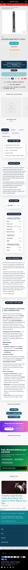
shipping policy (6, 340)
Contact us (19, 428)
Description (13, 129)
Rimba (2, 36)
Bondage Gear (7, 7)
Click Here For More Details (8, 468)
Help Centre (9, 428)
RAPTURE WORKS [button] (4, 542)
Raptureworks (6, 561)
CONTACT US (14, 564)
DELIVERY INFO (5, 562)
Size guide (21, 129)
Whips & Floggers (14, 7)
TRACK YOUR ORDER (6, 564)
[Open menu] (3, 1)
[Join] (25, 521)
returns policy (18, 395)
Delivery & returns (6, 136)
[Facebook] (2, 567)
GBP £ (3, 553)
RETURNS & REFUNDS (15, 562)
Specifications (5, 133)
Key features (5, 129)
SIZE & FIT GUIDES (6, 565)
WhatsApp (14, 64)
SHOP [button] (2, 529)
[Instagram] (13, 567)
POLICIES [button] (3, 537)
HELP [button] (2, 533)
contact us (6, 397)
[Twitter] (4, 567)
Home (2, 7)
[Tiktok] (7, 567)
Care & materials (15, 133)
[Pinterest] (10, 567)
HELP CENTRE (16, 561)
